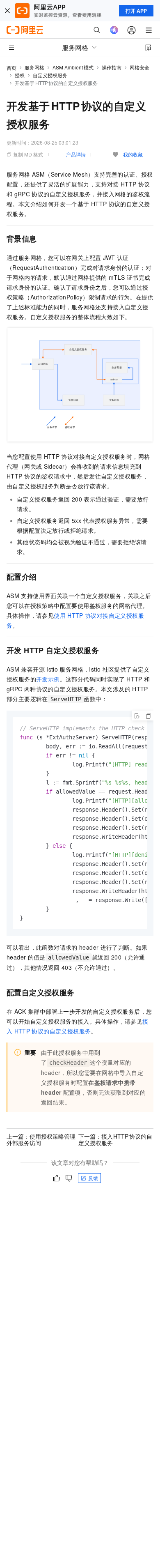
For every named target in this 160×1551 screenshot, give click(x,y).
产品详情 (76, 154)
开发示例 (48, 679)
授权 (20, 74)
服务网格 (34, 67)
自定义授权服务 (50, 74)
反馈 (93, 1177)
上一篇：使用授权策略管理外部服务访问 (41, 1139)
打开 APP (136, 10)
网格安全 (139, 67)
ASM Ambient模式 (73, 67)
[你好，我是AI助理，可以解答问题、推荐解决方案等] (114, 30)
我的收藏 (133, 154)
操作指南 (111, 67)
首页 (11, 67)
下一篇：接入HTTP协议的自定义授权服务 (115, 1139)
